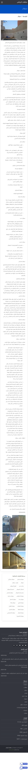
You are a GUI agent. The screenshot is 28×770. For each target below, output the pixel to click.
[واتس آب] (14, 645)
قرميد (25, 702)
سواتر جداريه (11, 596)
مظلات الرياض (22, 2)
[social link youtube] (25, 645)
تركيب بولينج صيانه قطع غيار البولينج (18, 653)
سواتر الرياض (10, 593)
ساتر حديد (21, 586)
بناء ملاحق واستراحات (22, 707)
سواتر (22, 582)
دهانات (25, 713)
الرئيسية (25, 16)
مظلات (25, 687)
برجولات (25, 684)
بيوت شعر (24, 696)
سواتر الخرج (21, 603)
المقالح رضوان (11, 749)
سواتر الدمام (13, 599)
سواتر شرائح (11, 579)
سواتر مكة (12, 603)
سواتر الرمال (21, 613)
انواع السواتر (13, 586)
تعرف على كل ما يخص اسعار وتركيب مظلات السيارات (14, 673)
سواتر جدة (21, 599)
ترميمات (25, 710)
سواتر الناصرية (20, 616)
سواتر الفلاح (12, 606)
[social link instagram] (17, 645)
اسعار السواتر (10, 589)
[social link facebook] (20, 645)
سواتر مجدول (20, 579)
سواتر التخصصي (11, 613)
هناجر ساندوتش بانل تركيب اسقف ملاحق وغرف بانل (14, 659)
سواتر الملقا (21, 609)
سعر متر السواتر (20, 593)
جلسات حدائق (23, 704)
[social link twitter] (23, 645)
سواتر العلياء (20, 606)
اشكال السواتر (20, 589)
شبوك (25, 699)
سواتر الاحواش (20, 596)
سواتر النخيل (12, 609)
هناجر (26, 693)
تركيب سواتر (15, 582)
